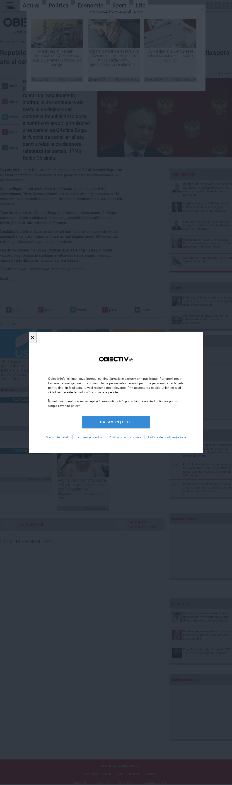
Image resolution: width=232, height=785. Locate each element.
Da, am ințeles (116, 422)
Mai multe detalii (57, 437)
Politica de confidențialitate (167, 437)
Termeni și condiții (89, 437)
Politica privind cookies (125, 437)
